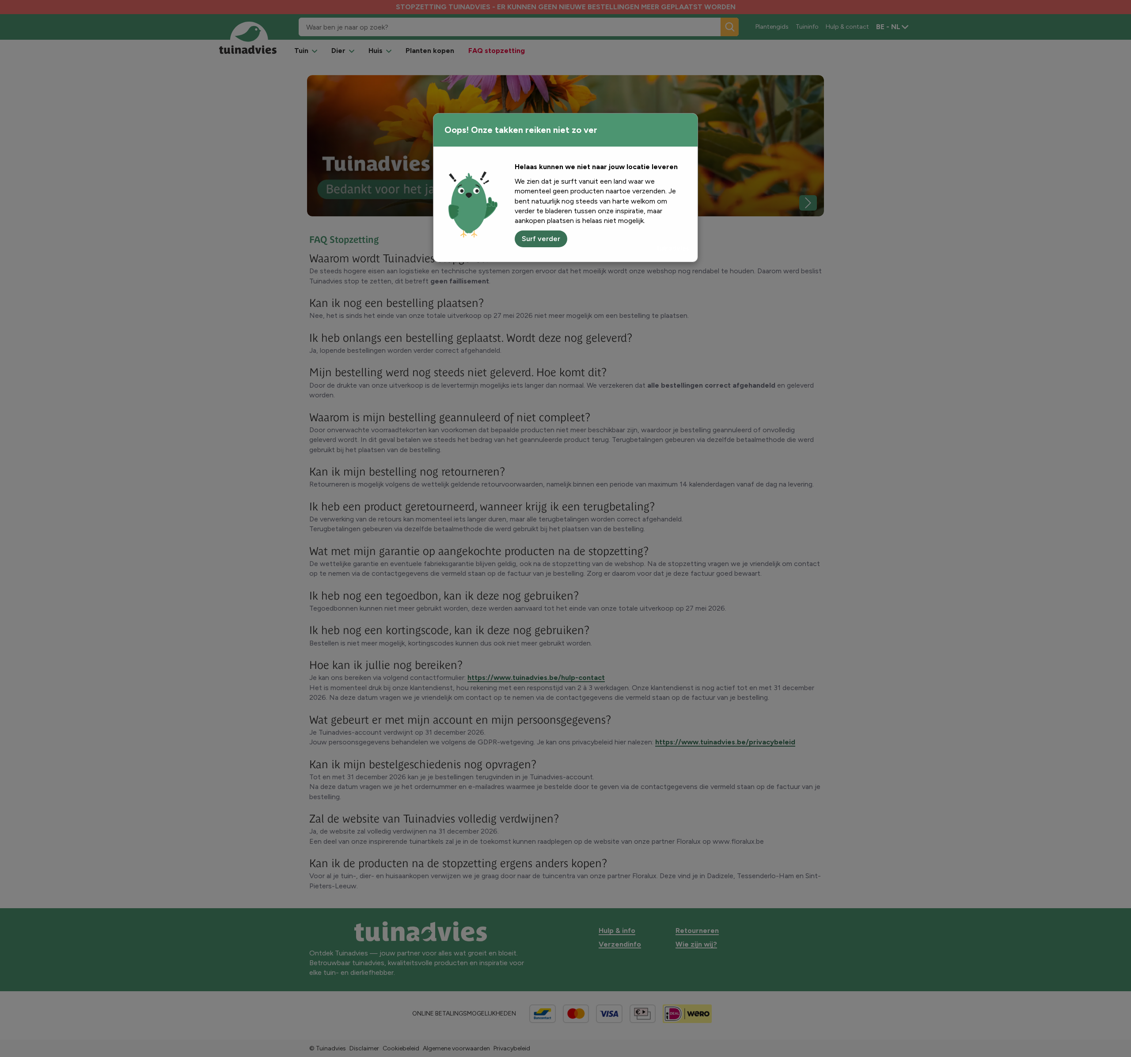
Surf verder (541, 238)
